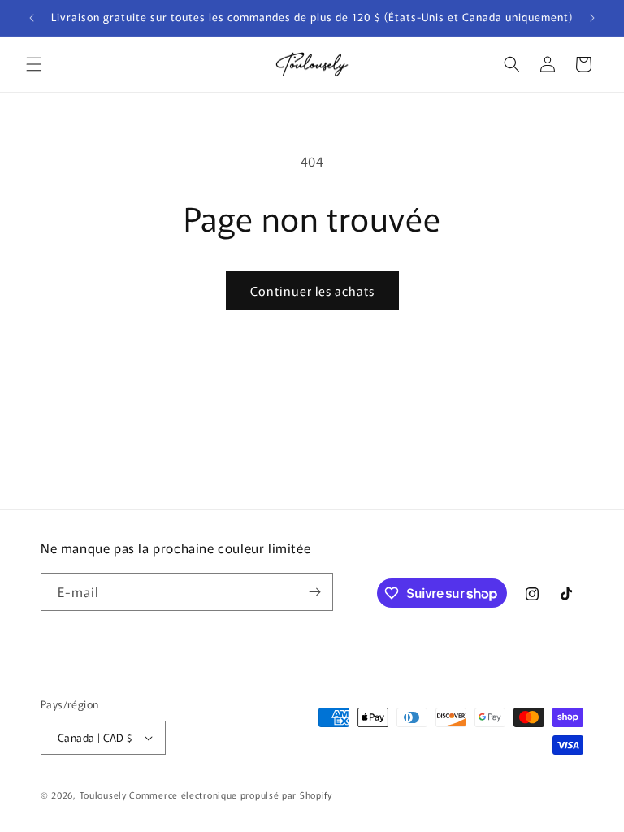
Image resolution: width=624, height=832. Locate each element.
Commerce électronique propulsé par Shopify (230, 794)
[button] (34, 64)
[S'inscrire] (314, 592)
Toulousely (103, 794)
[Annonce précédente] (32, 18)
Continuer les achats (312, 290)
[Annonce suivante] (592, 18)
